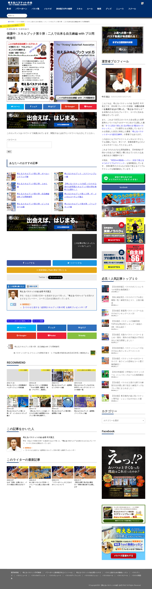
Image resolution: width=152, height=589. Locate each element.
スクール (132, 8)
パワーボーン (21, 8)
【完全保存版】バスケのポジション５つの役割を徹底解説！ (127, 288)
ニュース (120, 8)
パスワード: (12, 140)
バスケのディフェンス (73, 575)
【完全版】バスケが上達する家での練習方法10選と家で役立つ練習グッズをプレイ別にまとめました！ (127, 385)
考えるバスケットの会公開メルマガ (88, 572)
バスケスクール (122, 575)
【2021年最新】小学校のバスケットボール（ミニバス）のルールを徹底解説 (127, 373)
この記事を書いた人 (17, 286)
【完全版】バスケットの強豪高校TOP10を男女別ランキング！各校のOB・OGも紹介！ (126, 324)
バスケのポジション (91, 575)
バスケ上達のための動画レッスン (20, 321)
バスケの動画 (39, 321)
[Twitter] (11, 306)
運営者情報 (15, 572)
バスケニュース (21, 575)
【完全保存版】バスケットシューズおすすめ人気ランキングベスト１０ (127, 349)
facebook (123, 187)
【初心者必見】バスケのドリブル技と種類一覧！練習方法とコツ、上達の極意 (127, 300)
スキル (79, 8)
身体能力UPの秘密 (64, 8)
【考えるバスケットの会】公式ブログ (113, 585)
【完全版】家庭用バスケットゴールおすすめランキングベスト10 (127, 312)
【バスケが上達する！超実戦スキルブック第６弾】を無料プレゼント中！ (53, 307)
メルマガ (48, 8)
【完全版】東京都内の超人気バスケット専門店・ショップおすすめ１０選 (127, 397)
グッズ (109, 8)
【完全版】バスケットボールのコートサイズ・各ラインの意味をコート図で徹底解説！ (127, 361)
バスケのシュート (55, 575)
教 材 (9, 8)
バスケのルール (107, 575)
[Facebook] (14, 306)
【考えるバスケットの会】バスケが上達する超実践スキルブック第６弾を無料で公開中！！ (80, 186)
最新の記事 (33, 286)
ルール (90, 8)
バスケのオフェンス (38, 575)
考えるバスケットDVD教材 (32, 572)
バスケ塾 (35, 8)
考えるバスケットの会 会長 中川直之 (38, 437)
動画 (99, 8)
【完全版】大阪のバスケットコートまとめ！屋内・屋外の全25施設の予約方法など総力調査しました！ (127, 337)
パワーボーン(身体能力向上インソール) (58, 572)
